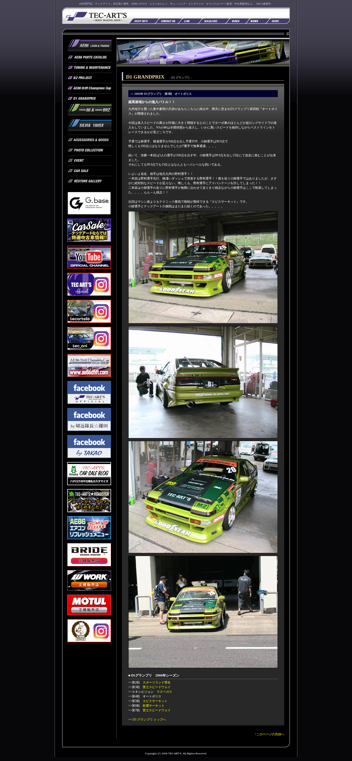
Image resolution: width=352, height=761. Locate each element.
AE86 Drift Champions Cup (90, 88)
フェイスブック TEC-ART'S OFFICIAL (89, 392)
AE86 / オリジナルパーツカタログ (90, 57)
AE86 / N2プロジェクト (90, 78)
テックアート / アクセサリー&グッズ (90, 140)
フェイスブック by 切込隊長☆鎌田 (89, 419)
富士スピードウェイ (157, 687)
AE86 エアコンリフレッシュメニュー (89, 527)
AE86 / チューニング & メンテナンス (90, 68)
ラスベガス (164, 692)
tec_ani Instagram (89, 338)
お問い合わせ (166, 20)
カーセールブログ (89, 473)
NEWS (255, 20)
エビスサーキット (155, 701)
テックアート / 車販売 (90, 171)
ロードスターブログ (89, 500)
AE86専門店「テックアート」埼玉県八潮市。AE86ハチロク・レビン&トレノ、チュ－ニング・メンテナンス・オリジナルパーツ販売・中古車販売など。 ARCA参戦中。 (176, 3)
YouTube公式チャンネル (89, 257)
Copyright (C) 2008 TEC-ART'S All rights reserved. (176, 755)
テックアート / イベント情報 (90, 161)
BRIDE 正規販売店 (89, 554)
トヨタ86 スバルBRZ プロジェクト (90, 111)
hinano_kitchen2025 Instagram (89, 630)
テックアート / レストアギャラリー (90, 181)
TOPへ (277, 20)
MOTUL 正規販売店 (89, 605)
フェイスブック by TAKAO (89, 446)
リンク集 (188, 20)
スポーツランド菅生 (157, 682)
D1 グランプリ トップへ (149, 719)
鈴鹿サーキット (153, 705)
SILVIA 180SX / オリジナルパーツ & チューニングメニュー (90, 127)
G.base (89, 203)
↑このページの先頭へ (269, 734)
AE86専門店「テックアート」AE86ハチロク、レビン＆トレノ (95, 15)
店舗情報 (142, 20)
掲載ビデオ (235, 20)
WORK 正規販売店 (89, 580)
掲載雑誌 (211, 20)
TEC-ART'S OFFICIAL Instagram (89, 284)
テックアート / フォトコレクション (90, 150)
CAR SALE (89, 230)
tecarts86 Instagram (89, 311)
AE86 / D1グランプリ (90, 98)
